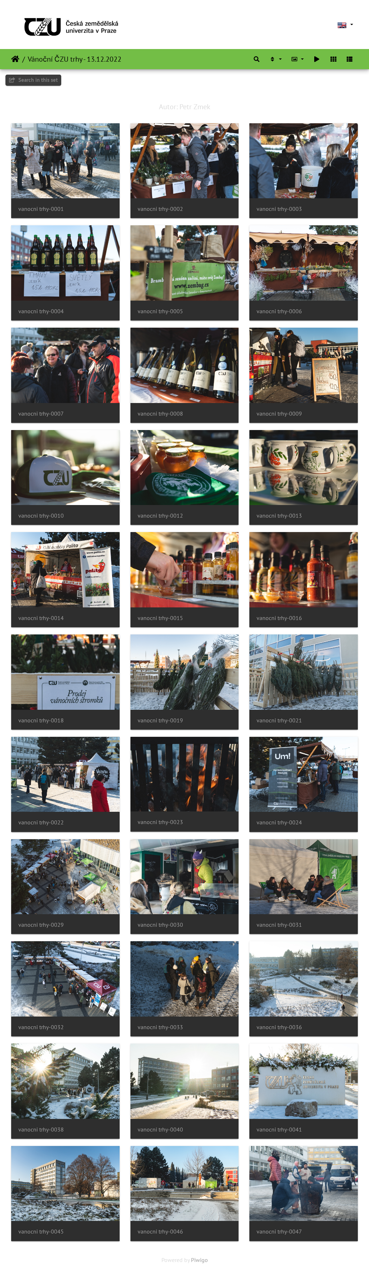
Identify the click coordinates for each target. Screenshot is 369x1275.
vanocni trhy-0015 (160, 618)
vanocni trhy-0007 (41, 413)
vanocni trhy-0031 (279, 924)
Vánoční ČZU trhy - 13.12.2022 (74, 59)
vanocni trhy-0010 (41, 515)
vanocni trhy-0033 (160, 1027)
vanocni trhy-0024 (279, 822)
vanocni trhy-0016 (279, 618)
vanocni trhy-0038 (41, 1129)
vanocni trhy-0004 (41, 311)
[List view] (349, 59)
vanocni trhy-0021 (279, 720)
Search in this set (37, 79)
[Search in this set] (256, 59)
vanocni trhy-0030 (160, 924)
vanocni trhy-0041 (279, 1129)
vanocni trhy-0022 (41, 822)
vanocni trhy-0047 (279, 1231)
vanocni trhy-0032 (41, 1027)
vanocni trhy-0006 (279, 311)
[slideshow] (316, 59)
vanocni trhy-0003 (279, 208)
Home (15, 59)
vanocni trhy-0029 (41, 924)
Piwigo (199, 1259)
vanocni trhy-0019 (160, 720)
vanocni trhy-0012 (160, 515)
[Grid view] (333, 59)
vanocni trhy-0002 (160, 208)
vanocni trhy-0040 (160, 1129)
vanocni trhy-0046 (160, 1231)
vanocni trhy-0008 (160, 413)
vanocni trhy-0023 (160, 822)
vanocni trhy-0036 (279, 1027)
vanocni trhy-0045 (41, 1231)
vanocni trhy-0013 (279, 515)
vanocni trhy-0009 (279, 413)
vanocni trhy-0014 (41, 618)
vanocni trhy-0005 (160, 311)
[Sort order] (275, 59)
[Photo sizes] (297, 59)
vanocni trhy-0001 (41, 208)
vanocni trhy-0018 (41, 720)
